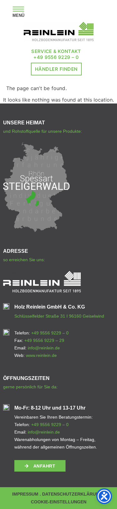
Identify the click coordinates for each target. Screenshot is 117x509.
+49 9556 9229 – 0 (56, 57)
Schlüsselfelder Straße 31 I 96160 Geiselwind (59, 316)
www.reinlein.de (41, 355)
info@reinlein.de (44, 347)
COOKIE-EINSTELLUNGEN (58, 501)
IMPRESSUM (25, 494)
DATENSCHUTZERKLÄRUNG (72, 494)
